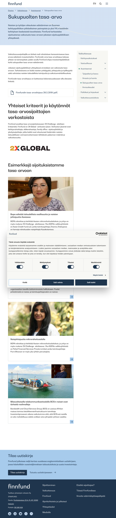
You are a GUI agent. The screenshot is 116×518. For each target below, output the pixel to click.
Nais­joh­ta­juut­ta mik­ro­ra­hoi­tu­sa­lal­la (27, 339)
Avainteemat (36, 11)
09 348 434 (18, 507)
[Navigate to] (9, 513)
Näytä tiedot (98, 275)
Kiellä (25, 282)
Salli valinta (58, 282)
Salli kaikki (91, 282)
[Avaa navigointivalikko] (107, 3)
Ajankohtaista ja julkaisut (54, 501)
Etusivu (11, 11)
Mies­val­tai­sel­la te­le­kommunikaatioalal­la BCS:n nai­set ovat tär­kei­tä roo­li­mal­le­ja (39, 403)
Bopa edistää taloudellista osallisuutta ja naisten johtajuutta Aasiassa (34, 215)
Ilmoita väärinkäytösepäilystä (91, 496)
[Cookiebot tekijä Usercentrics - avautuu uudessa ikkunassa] (97, 234)
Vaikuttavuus (22, 11)
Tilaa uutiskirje (17, 472)
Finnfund (46, 496)
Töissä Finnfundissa (86, 490)
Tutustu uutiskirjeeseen (41, 472)
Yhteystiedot (48, 507)
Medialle (46, 512)
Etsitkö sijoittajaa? (85, 485)
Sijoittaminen (48, 485)
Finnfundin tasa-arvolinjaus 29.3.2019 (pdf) (37, 92)
